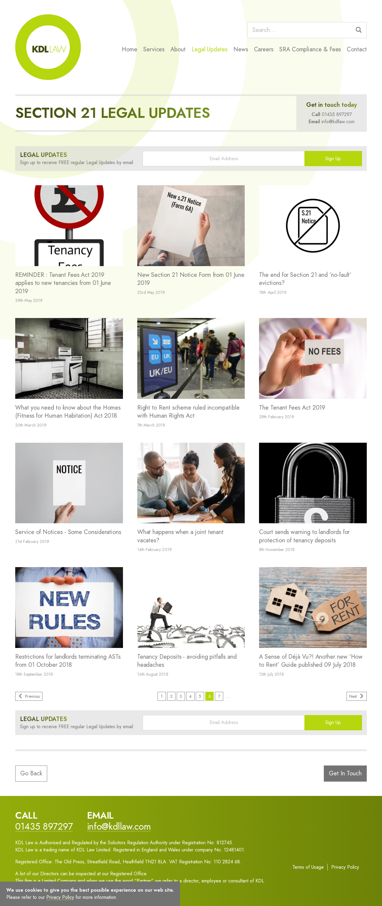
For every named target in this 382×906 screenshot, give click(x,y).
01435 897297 (337, 114)
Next (353, 696)
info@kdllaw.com (338, 121)
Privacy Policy (345, 867)
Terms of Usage (308, 867)
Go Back (31, 773)
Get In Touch (345, 773)
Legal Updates (209, 49)
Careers (263, 49)
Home (129, 49)
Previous (32, 696)
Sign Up (333, 158)
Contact (356, 49)
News (240, 49)
